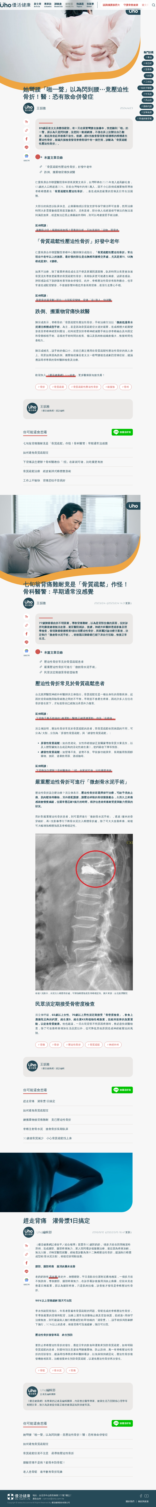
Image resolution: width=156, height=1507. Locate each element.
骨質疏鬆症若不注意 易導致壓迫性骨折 (48, 1453)
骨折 (42, 387)
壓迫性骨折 (74, 1045)
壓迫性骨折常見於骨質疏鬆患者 (64, 662)
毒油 (149, 57)
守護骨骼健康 (110, 5)
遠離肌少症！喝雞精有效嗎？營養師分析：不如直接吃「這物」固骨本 (77, 230)
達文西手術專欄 (129, 5)
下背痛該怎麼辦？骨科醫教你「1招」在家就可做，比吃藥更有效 (63, 462)
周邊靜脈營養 (145, 118)
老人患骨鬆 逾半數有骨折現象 (43, 1472)
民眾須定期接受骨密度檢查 (61, 672)
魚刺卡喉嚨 (146, 88)
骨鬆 (42, 1370)
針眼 (149, 75)
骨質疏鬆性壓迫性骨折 (85, 387)
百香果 (148, 69)
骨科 (126, 387)
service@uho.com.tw (53, 1498)
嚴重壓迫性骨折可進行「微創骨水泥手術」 (71, 667)
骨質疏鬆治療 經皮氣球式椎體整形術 (47, 471)
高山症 (148, 100)
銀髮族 (111, 387)
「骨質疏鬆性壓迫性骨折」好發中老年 (68, 167)
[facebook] (141, 1496)
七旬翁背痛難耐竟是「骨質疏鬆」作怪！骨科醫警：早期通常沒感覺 (65, 443)
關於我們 (130, 1501)
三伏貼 (148, 81)
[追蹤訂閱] (26, 156)
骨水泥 (58, 1370)
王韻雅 (41, 108)
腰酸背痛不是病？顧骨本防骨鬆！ (44, 1462)
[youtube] (146, 1496)
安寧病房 (147, 112)
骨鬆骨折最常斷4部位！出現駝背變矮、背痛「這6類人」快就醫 (74, 300)
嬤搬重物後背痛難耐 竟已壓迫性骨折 (47, 1120)
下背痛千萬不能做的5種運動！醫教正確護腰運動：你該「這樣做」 (75, 718)
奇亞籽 (148, 63)
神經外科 (114, 1045)
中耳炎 (148, 94)
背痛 (42, 1045)
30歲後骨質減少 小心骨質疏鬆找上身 (47, 1138)
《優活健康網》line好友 (61, 375)
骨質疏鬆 (59, 387)
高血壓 (53, 1277)
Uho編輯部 (44, 1232)
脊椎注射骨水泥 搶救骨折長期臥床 (45, 1129)
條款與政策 (143, 1501)
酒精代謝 (147, 106)
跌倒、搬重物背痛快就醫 (59, 172)
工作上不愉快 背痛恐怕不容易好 (44, 480)
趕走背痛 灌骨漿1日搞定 (39, 1101)
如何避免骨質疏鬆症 (36, 453)
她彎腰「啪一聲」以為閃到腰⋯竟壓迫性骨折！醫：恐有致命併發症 (65, 1435)
